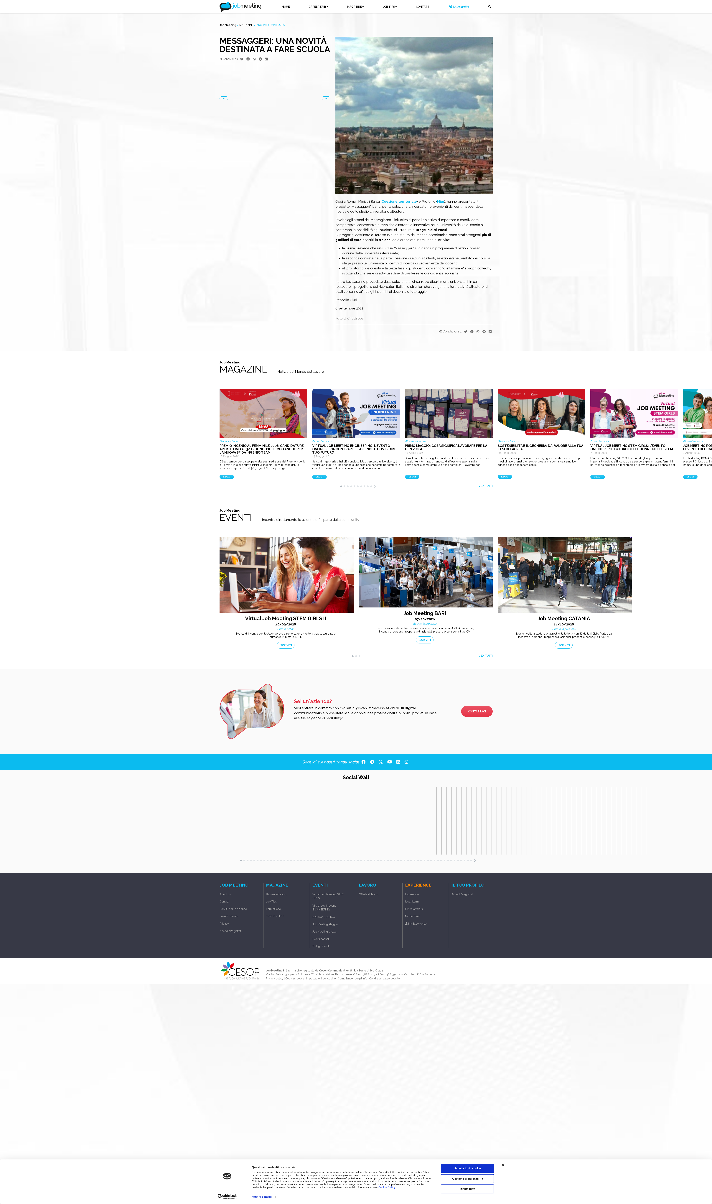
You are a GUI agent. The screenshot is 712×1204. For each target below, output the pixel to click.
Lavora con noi (229, 916)
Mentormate (412, 916)
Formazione (273, 908)
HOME (286, 6)
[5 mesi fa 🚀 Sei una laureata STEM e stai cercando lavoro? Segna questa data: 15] (446, 821)
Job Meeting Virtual (324, 931)
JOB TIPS (389, 6)
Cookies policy (294, 978)
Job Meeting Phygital (325, 924)
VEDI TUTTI (486, 485)
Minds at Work (414, 908)
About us (225, 894)
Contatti (224, 901)
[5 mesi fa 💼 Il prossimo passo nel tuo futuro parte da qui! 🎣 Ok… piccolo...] (456, 821)
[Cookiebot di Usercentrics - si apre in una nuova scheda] (227, 1197)
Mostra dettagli (262, 1196)
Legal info (361, 978)
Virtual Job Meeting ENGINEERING (324, 907)
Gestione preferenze (465, 1178)
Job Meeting (228, 25)
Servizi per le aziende (233, 908)
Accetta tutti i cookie (467, 1168)
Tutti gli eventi (320, 946)
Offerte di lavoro (369, 894)
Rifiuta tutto (467, 1188)
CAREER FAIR (317, 6)
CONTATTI (423, 6)
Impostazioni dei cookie (321, 978)
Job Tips (271, 901)
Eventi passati (320, 939)
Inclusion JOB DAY (323, 916)
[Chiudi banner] (503, 1165)
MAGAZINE (354, 6)
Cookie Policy (387, 1187)
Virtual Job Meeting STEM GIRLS (328, 896)
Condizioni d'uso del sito (384, 978)
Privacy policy (274, 978)
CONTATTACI (477, 711)
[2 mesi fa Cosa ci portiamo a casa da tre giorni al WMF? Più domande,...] (441, 821)
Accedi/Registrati (231, 931)
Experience (412, 894)
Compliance (345, 978)
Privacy (224, 923)
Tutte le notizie (275, 916)
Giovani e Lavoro (276, 894)
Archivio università (270, 25)
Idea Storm (412, 901)
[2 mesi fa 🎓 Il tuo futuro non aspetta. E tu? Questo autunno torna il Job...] (436, 821)
